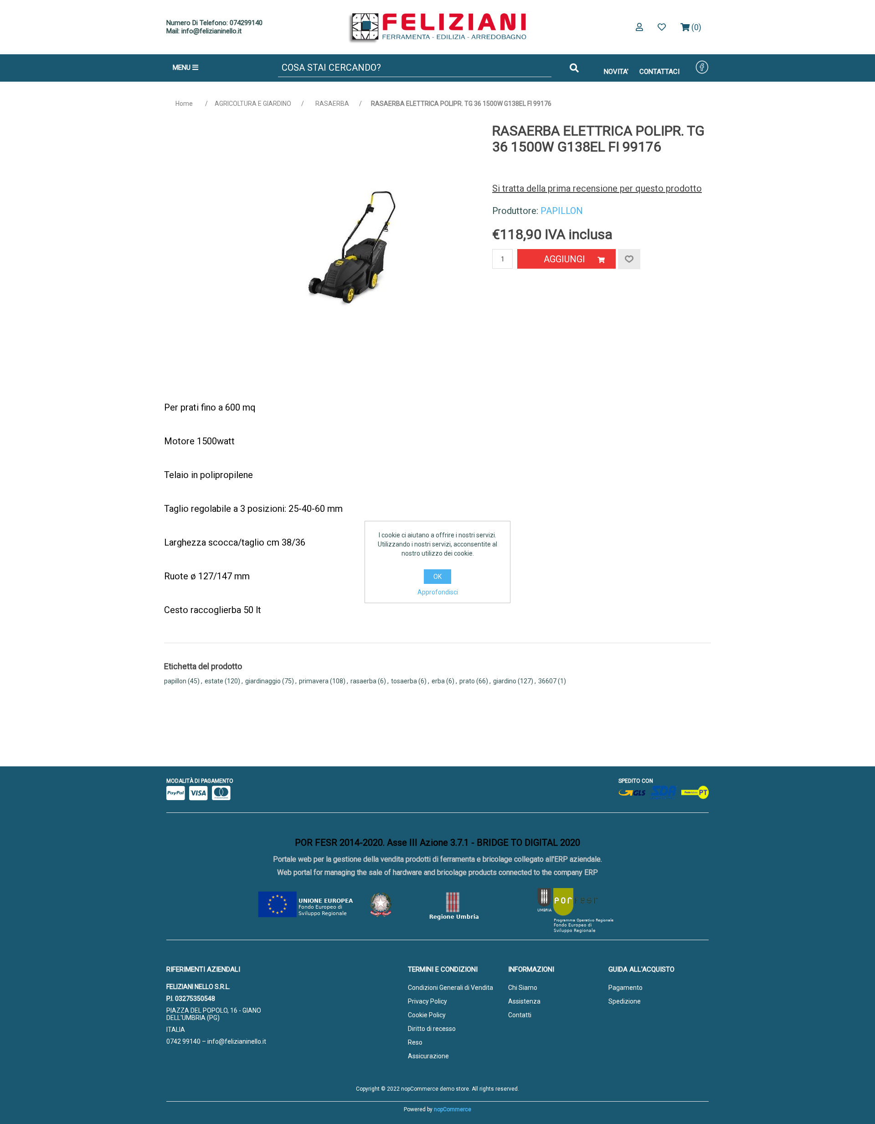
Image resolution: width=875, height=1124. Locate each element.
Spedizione (624, 1001)
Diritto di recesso (432, 1028)
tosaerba (404, 681)
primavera (314, 681)
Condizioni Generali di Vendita (450, 987)
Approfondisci (437, 592)
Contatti (519, 1015)
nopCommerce (452, 1109)
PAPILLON (561, 210)
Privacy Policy (427, 1001)
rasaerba (363, 681)
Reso (415, 1042)
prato (467, 681)
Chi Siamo (522, 987)
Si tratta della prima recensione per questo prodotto (597, 188)
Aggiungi (564, 259)
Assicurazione (428, 1056)
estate (214, 681)
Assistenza (524, 1001)
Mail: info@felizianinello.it (204, 31)
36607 (547, 681)
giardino (504, 681)
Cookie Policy (427, 1015)
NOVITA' (616, 72)
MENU (182, 67)
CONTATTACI (659, 72)
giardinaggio (263, 681)
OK (437, 576)
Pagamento (625, 987)
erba (438, 681)
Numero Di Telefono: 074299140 (214, 23)
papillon (175, 681)
